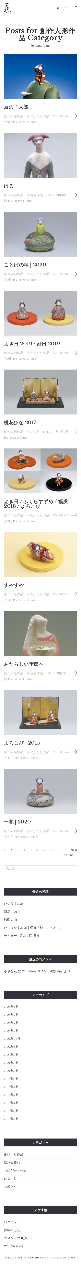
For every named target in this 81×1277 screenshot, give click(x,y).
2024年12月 (12, 1038)
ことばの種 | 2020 (25, 265)
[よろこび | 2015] (40, 712)
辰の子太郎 (16, 107)
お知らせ (10, 1186)
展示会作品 (35, 195)
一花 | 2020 (17, 822)
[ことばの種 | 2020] (40, 234)
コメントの (15, 1238)
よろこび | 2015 (22, 743)
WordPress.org (14, 1246)
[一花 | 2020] (40, 791)
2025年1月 (11, 1030)
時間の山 (10, 919)
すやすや (14, 585)
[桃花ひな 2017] (40, 392)
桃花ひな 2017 (20, 422)
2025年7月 (11, 1014)
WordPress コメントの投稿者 (42, 971)
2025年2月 (11, 1022)
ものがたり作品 (38, 116)
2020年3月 (11, 1062)
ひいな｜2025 (14, 903)
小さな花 (10, 971)
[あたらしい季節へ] (40, 633)
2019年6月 (11, 1103)
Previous (67, 855)
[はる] (40, 155)
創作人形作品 (13, 116)
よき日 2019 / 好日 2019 (32, 343)
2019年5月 (11, 1111)
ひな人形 (33, 431)
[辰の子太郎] (40, 76)
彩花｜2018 (12, 911)
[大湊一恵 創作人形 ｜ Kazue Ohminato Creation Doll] (7, 8)
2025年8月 (11, 1006)
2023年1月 (11, 1054)
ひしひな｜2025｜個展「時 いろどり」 (33, 927)
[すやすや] (40, 554)
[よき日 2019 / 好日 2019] (40, 313)
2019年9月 (11, 1079)
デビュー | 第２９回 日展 (22, 935)
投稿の (12, 1230)
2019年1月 (11, 1119)
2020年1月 (11, 1071)
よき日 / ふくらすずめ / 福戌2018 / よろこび (36, 504)
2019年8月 (11, 1087)
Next (74, 850)
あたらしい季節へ (24, 664)
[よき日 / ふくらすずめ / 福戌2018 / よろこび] (40, 470)
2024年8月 (11, 1046)
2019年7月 (11, 1095)
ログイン (10, 1222)
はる (9, 186)
